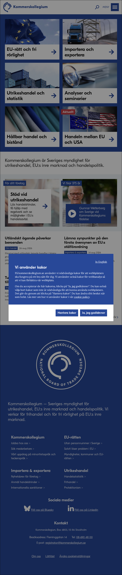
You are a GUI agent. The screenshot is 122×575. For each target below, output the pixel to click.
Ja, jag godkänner (93, 313)
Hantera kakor (67, 313)
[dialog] (61, 287)
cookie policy (81, 296)
